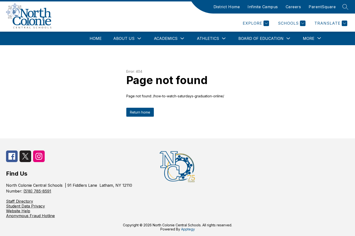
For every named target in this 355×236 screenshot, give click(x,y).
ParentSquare (322, 6)
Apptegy (188, 229)
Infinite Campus (263, 6)
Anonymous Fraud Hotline (30, 215)
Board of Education (261, 38)
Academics (166, 38)
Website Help (18, 210)
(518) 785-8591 (37, 191)
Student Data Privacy (25, 206)
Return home (140, 112)
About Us (124, 38)
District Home (226, 6)
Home (96, 38)
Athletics (208, 38)
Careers (293, 6)
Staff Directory (19, 201)
